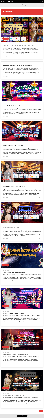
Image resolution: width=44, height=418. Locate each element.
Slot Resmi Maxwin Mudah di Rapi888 (13, 395)
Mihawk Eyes (5, 76)
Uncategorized (5, 38)
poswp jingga (6, 56)
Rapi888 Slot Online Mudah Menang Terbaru (15, 354)
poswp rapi (5, 116)
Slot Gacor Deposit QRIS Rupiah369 (13, 145)
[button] (42, 1)
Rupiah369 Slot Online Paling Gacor (13, 106)
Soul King (5, 283)
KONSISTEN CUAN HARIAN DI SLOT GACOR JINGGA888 (18, 46)
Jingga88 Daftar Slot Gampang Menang (14, 186)
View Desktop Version (23, 415)
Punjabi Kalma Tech (7, 1)
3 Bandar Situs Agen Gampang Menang (14, 272)
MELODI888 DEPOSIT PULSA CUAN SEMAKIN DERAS (17, 66)
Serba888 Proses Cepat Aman (11, 227)
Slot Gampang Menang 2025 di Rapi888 (14, 313)
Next (40, 410)
